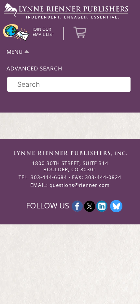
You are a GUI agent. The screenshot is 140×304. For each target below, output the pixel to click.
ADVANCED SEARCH (35, 68)
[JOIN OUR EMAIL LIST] (16, 40)
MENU (14, 51)
